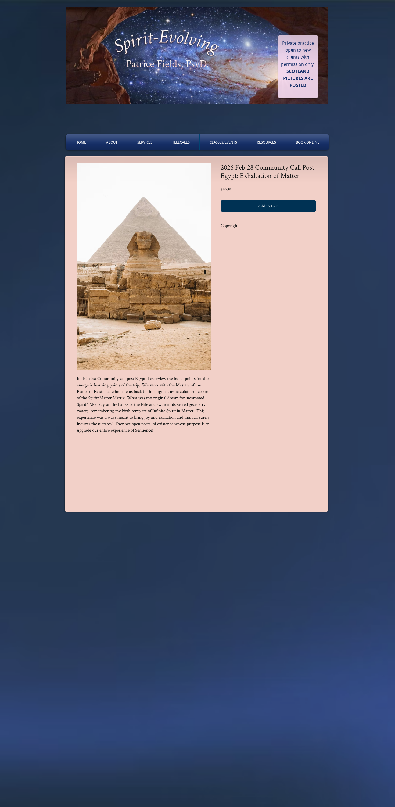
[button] (112, 142)
